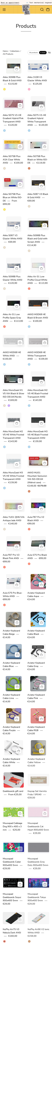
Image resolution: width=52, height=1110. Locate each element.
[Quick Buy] (44, 146)
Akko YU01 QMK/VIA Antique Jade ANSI (14, 519)
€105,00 (44, 1049)
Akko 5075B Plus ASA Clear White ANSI (12, 159)
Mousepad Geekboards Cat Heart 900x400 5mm (38, 826)
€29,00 (36, 833)
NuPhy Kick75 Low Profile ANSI (12, 1007)
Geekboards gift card (13, 791)
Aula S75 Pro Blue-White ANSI (12, 594)
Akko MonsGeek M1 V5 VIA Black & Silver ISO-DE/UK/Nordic (13, 393)
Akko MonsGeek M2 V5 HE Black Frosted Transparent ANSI (37, 393)
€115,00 (12, 83)
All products (33, 53)
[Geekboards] (26, 9)
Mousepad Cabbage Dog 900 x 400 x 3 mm (12, 826)
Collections (14, 51)
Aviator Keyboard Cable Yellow (36, 761)
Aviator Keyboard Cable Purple (11, 728)
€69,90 (31, 200)
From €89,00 (10, 202)
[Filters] (49, 52)
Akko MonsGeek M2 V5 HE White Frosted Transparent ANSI (13, 435)
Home (5, 51)
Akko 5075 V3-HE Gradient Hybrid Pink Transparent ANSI (13, 118)
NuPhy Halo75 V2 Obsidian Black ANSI (37, 969)
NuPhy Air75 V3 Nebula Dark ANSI (12, 931)
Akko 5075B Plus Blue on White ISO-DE (12, 197)
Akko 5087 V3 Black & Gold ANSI (37, 196)
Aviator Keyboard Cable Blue (11, 664)
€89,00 (31, 523)
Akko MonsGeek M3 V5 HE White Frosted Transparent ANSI (13, 476)
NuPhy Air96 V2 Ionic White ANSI (38, 931)
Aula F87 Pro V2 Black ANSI (35, 519)
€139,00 (44, 1011)
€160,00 (12, 935)
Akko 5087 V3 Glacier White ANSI (12, 237)
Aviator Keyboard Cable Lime (11, 696)
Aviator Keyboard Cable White (11, 761)
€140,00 (12, 523)
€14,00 (31, 599)
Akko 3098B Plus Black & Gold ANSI (12, 79)
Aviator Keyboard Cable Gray (36, 664)
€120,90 (12, 283)
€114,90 (31, 245)
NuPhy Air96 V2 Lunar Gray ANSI (11, 969)
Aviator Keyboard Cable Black (36, 632)
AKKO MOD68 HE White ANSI (12, 354)
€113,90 (43, 283)
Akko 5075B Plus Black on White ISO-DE (37, 159)
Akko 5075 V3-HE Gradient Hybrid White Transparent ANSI (36, 120)
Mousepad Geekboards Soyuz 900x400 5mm (12, 897)
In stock (42, 53)
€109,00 (43, 359)
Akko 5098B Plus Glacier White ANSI (12, 278)
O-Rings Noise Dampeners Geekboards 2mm (36, 1087)
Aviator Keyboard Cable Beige (11, 632)
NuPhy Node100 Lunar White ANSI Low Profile (12, 1046)
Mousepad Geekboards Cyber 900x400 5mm (12, 862)
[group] (26, 2)
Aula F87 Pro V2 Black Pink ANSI (11, 557)
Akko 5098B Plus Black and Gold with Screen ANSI (37, 239)
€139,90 (37, 441)
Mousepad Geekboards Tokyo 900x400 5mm (36, 897)
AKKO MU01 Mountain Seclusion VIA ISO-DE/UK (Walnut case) (37, 477)
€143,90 (37, 400)
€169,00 (12, 400)
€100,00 (18, 162)
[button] (42, 10)
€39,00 (31, 797)
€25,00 (16, 829)
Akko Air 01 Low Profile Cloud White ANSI (37, 280)
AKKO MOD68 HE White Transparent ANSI (36, 356)
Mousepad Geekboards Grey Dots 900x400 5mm (37, 862)
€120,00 (12, 125)
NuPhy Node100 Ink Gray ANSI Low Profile (37, 1008)
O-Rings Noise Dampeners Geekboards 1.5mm (12, 1087)
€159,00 (31, 935)
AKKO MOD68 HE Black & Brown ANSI (37, 316)
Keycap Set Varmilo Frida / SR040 (37, 793)
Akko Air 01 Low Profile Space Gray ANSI (12, 318)
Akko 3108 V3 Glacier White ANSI (37, 79)
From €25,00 (15, 794)
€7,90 (11, 1094)
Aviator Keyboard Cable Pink (36, 696)
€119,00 (40, 162)
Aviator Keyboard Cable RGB (36, 728)
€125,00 (37, 83)
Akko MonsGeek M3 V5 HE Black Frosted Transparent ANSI (37, 435)
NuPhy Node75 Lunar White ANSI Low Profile (38, 1046)
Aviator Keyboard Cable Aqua (36, 594)
